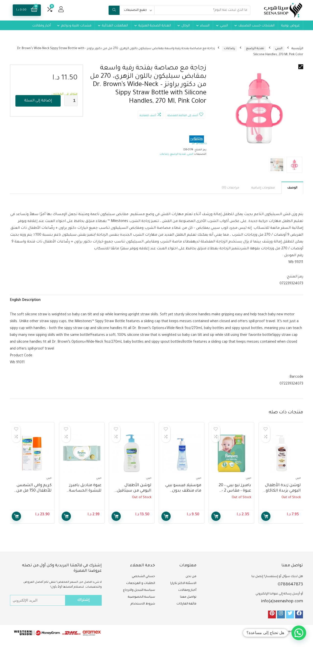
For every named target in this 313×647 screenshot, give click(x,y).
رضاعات (229, 48)
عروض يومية (290, 26)
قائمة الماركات (186, 604)
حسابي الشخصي (143, 576)
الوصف (292, 188)
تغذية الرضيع (255, 48)
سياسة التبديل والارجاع (139, 590)
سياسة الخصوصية (141, 597)
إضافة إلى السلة (38, 101)
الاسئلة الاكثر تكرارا (183, 583)
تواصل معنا (188, 597)
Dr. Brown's (199, 143)
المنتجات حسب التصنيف (256, 26)
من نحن (191, 576)
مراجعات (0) (230, 188)
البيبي (224, 26)
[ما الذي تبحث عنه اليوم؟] (114, 10)
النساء (205, 26)
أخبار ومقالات (41, 26)
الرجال (185, 26)
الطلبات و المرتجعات (140, 583)
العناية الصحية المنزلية (154, 26)
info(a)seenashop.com (282, 601)
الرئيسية (297, 48)
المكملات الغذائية (115, 26)
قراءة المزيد (265, 516)
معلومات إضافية (263, 188)
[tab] (292, 188)
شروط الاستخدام (143, 604)
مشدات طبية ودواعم (76, 26)
